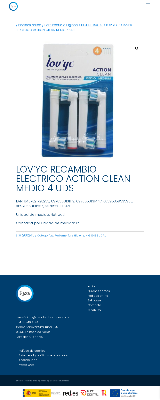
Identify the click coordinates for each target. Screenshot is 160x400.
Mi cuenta (94, 310)
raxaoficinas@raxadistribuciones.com (42, 317)
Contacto (94, 305)
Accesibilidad (28, 360)
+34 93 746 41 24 (27, 322)
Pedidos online (29, 25)
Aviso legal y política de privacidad (43, 355)
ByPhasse (94, 300)
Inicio (91, 286)
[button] (136, 48)
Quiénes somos (99, 291)
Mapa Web (26, 365)
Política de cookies (32, 351)
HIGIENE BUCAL (92, 25)
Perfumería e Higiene (61, 25)
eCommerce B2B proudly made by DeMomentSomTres (42, 380)
